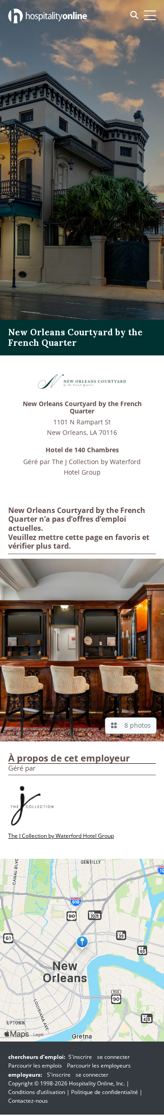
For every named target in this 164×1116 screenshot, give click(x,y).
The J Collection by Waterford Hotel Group (61, 836)
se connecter (113, 1057)
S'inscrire (80, 1057)
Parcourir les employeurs (99, 1065)
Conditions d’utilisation (36, 1092)
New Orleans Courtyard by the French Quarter (82, 408)
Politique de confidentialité (104, 1092)
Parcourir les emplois (35, 1065)
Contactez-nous (28, 1101)
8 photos (136, 725)
